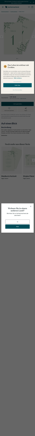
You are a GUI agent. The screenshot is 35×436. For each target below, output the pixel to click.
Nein (17, 226)
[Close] (31, 206)
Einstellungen (17, 81)
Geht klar (17, 85)
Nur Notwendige (17, 89)
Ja (17, 221)
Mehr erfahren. (18, 78)
